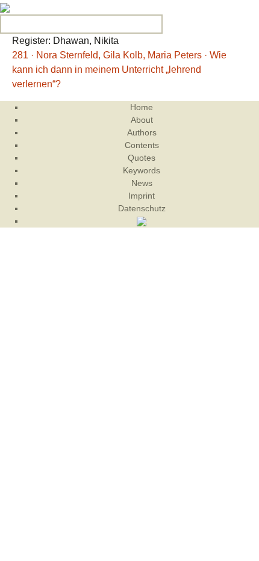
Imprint (141, 195)
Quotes (141, 158)
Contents (142, 145)
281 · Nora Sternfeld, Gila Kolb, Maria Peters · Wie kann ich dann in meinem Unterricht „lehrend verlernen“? (119, 69)
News (141, 183)
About (142, 120)
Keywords (141, 170)
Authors (142, 132)
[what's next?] (5, 7)
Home (141, 107)
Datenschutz (142, 208)
